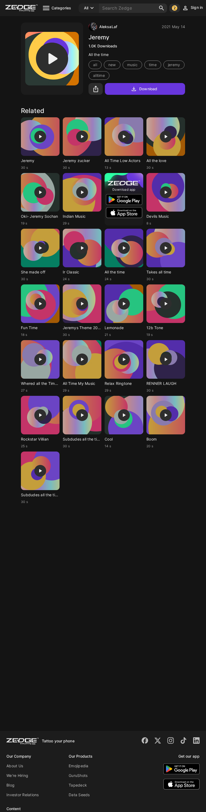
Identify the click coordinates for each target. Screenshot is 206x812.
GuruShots (78, 775)
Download (148, 89)
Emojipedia (79, 766)
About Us (14, 766)
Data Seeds (79, 794)
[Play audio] (52, 59)
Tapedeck (78, 785)
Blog (10, 785)
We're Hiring (17, 775)
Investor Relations (22, 794)
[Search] (161, 8)
